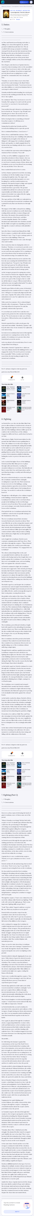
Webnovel (4, 6)
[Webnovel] (2, 2)
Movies (9, 6)
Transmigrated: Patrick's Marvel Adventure (22, 6)
